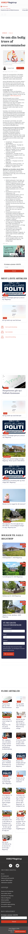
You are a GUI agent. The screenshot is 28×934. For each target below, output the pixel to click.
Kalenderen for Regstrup (7, 895)
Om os (2, 874)
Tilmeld (14, 271)
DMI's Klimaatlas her (15, 95)
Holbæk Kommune (5, 902)
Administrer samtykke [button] (6, 882)
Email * (5, 634)
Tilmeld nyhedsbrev (20, 931)
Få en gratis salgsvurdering (8, 904)
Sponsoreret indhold (6, 906)
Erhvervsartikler (5, 900)
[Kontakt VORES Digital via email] (17, 865)
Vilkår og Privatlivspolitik (7, 878)
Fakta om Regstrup (6, 898)
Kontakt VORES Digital (6, 880)
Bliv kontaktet (8, 654)
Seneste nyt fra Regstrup (7, 891)
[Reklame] (14, 251)
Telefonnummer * (7, 628)
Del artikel (19, 68)
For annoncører (5, 876)
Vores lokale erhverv (6, 893)
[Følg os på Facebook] (10, 865)
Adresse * (5, 640)
